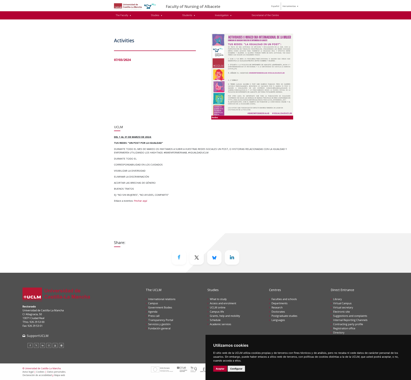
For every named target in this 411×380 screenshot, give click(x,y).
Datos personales (56, 371)
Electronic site (341, 311)
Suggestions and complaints (350, 316)
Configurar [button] (236, 368)
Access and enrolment (223, 303)
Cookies (40, 371)
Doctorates (278, 311)
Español (275, 6)
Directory (338, 332)
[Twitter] (36, 345)
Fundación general (159, 328)
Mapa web (59, 375)
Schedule (215, 320)
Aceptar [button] (220, 368)
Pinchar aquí (140, 200)
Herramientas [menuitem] (289, 6)
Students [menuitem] (187, 15)
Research (277, 307)
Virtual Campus (342, 303)
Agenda (152, 311)
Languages (278, 320)
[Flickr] (61, 345)
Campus (153, 303)
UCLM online (217, 307)
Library (337, 299)
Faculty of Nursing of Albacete (193, 6)
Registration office (344, 328)
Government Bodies (160, 307)
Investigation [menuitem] (222, 15)
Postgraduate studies (284, 316)
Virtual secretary (343, 307)
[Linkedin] (232, 257)
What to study (218, 299)
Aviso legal (28, 371)
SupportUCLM (37, 336)
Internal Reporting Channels (350, 320)
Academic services (220, 324)
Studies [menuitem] (155, 15)
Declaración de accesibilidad (37, 375)
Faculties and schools (284, 299)
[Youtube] (55, 345)
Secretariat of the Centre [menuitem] (265, 15)
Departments (279, 303)
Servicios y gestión (159, 324)
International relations (161, 299)
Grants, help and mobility (225, 316)
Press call (153, 316)
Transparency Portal (160, 320)
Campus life (217, 311)
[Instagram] (48, 345)
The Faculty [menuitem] (122, 15)
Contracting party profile (348, 324)
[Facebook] (179, 257)
